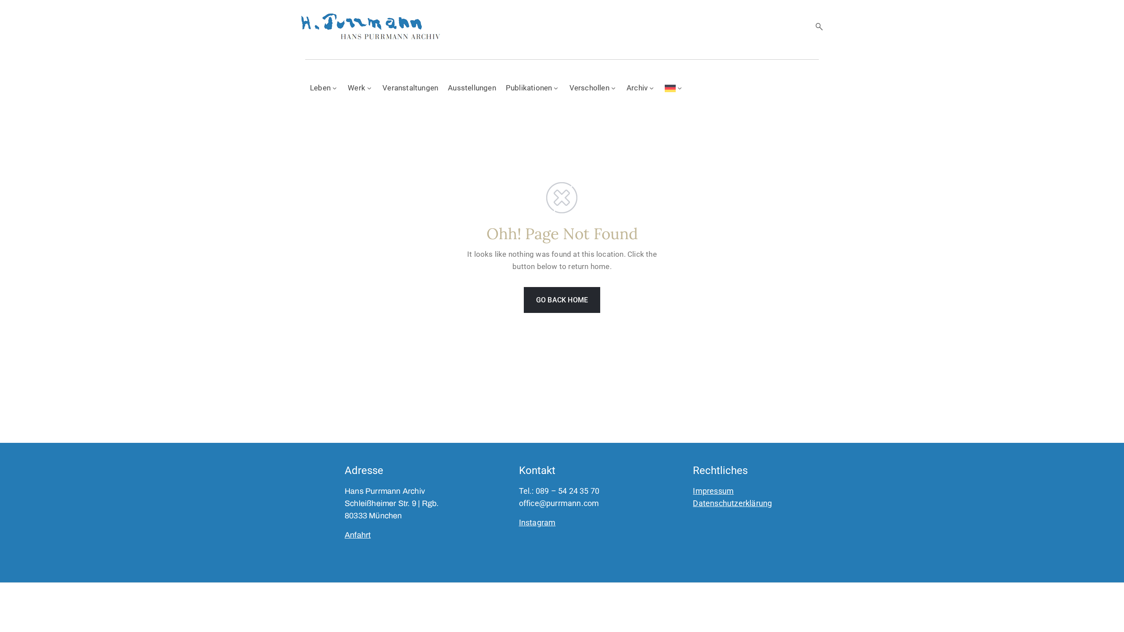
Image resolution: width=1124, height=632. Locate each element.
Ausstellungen (472, 87)
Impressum (713, 491)
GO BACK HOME (562, 300)
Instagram (537, 522)
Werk (356, 87)
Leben (320, 87)
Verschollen (589, 87)
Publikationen (529, 87)
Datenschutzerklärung (732, 503)
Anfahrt (358, 535)
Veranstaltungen (410, 87)
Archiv (637, 87)
